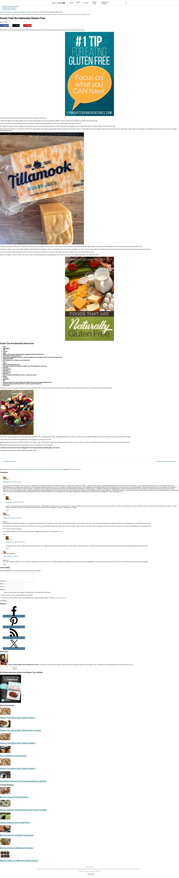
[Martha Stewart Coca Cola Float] (5, 819)
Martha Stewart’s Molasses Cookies (16, 848)
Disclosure (91, 874)
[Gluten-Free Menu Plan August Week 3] (5, 739)
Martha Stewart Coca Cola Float (14, 822)
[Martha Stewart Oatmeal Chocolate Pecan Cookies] (5, 806)
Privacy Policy (91, 873)
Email (2, 586)
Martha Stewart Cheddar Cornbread (16, 835)
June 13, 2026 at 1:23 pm (10, 556)
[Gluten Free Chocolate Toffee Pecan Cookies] (5, 727)
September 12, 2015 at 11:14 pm (12, 481)
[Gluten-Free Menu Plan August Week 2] (5, 765)
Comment (3, 581)
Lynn (10, 499)
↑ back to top (89, 866)
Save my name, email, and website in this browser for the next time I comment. (27, 592)
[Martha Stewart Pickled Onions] (5, 793)
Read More (129, 664)
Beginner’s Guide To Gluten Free (165, 461)
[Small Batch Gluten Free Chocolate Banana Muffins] (5, 777)
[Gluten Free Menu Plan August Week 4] (5, 714)
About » (78, 2)
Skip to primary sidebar (10, 9)
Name (2, 583)
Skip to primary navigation (10, 6)
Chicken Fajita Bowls (10, 461)
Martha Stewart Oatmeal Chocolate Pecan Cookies (23, 810)
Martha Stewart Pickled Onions (14, 797)
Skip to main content (9, 8)
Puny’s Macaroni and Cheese (13, 756)
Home (71, 3)
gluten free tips (76, 469)
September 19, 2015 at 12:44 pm (15, 542)
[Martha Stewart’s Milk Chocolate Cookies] (5, 857)
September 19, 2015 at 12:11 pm (12, 518)
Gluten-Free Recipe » (104, 2)
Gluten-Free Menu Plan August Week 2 (18, 768)
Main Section (59, 469)
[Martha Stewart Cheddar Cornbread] (5, 832)
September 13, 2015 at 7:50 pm (15, 502)
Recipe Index (94, 2)
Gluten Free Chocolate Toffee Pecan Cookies (20, 730)
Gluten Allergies (12, 469)
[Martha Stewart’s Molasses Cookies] (5, 844)
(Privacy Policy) (60, 598)
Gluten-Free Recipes (19, 12)
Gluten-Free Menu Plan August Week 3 (18, 743)
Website (2, 589)
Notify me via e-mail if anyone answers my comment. (17, 595)
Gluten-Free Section (6, 12)
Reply (4, 494)
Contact (85, 3)
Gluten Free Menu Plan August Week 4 (17, 718)
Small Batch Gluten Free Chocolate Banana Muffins (23, 781)
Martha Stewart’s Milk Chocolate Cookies (19, 860)
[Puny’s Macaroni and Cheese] (5, 752)
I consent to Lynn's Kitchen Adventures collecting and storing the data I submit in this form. (33, 598)
